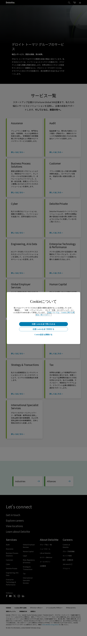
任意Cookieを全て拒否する (43, 329)
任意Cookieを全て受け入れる (43, 324)
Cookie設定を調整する (43, 334)
